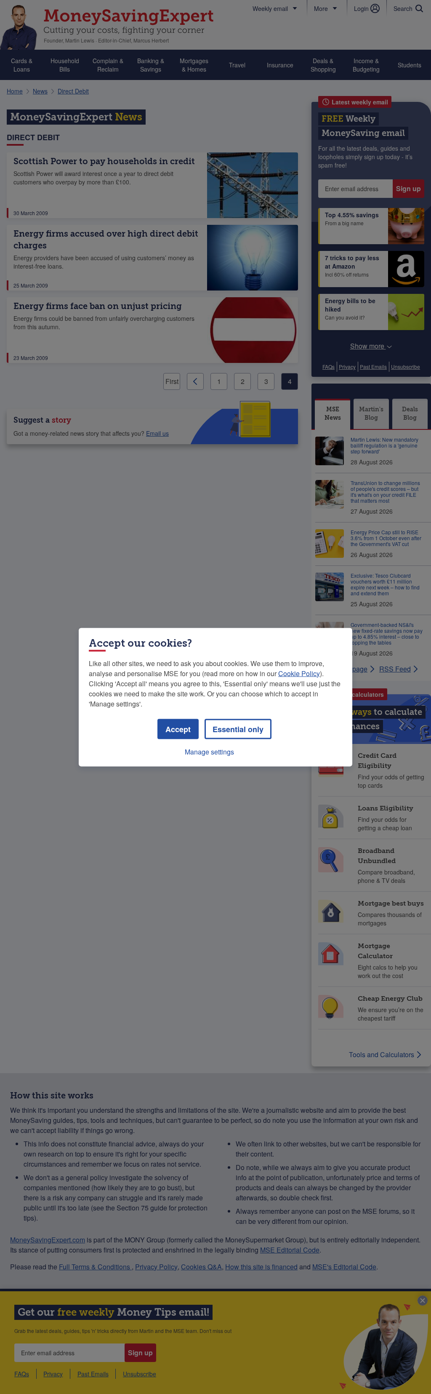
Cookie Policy (299, 673)
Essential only (238, 728)
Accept (178, 728)
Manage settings (209, 751)
